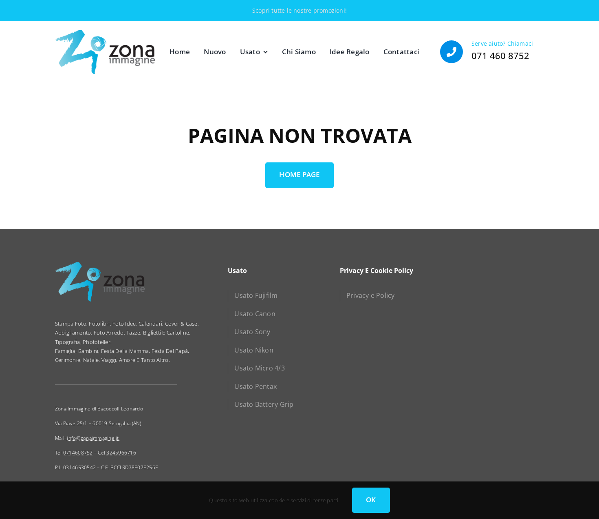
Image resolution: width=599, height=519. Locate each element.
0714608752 (78, 452)
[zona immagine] (105, 33)
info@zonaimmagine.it (93, 438)
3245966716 (121, 452)
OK (371, 499)
